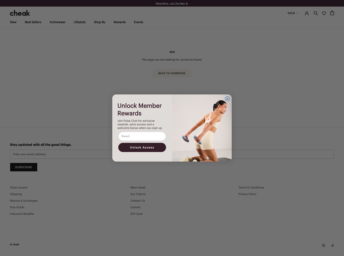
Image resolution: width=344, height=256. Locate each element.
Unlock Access (142, 147)
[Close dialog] (227, 98)
